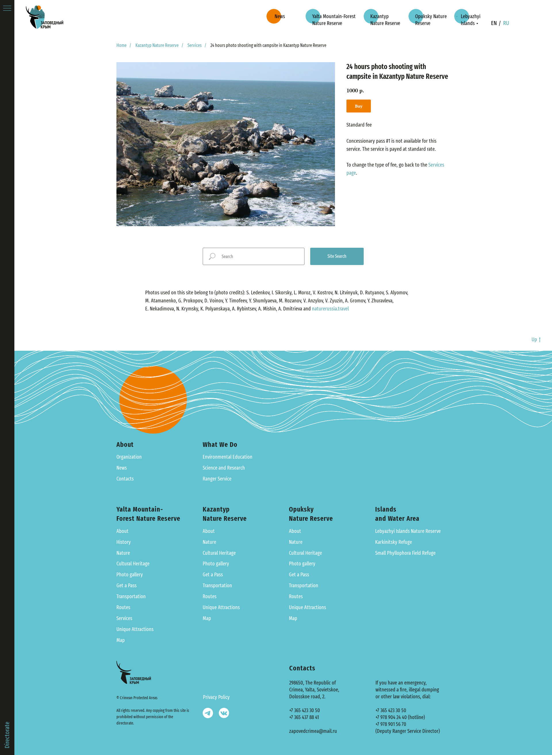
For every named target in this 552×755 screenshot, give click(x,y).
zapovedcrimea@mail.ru (313, 731)
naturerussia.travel (330, 309)
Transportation (131, 596)
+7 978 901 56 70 (390, 724)
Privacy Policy (216, 697)
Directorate (7, 735)
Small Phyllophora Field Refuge (405, 553)
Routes (123, 607)
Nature (123, 553)
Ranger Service (217, 479)
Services (194, 45)
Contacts (125, 479)
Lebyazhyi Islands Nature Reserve (408, 531)
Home (121, 45)
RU (506, 23)
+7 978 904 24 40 (391, 717)
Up (534, 339)
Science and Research (224, 468)
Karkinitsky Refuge (393, 542)
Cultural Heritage (133, 563)
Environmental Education (227, 457)
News (121, 468)
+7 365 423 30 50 (304, 710)
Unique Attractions (135, 629)
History (123, 542)
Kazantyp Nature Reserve (157, 45)
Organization (129, 457)
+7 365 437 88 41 (304, 717)
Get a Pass (126, 585)
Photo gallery (129, 574)
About (122, 531)
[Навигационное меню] (7, 9)
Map (120, 640)
